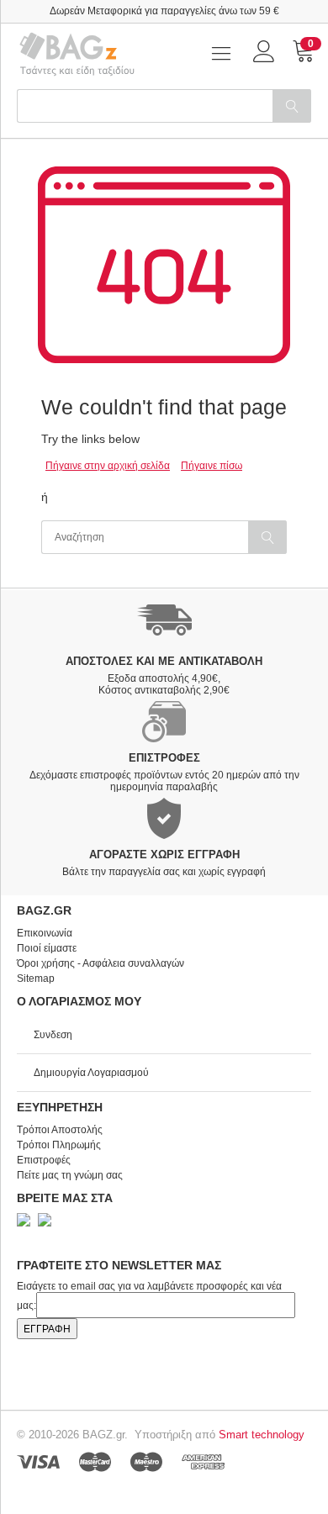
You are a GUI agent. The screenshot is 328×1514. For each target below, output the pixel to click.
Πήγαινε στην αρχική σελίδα (107, 466)
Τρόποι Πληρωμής (59, 1145)
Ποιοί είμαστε (47, 948)
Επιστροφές (44, 1160)
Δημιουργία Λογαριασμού (91, 1073)
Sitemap (36, 978)
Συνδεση (53, 1035)
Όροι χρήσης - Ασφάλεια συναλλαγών (100, 963)
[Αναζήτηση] (291, 106)
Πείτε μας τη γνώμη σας (70, 1175)
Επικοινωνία (44, 933)
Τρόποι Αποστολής (60, 1130)
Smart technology (261, 1434)
